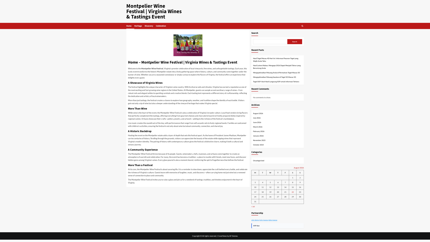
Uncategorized (258, 161)
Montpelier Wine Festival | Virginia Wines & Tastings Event (154, 11)
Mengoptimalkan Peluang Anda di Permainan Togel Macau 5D (276, 73)
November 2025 (259, 140)
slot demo (255, 220)
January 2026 (258, 136)
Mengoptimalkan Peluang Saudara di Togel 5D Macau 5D (274, 77)
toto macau (263, 220)
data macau (272, 220)
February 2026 (258, 131)
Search (254, 33)
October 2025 (258, 145)
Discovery (149, 26)
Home (128, 26)
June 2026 (257, 122)
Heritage (138, 26)
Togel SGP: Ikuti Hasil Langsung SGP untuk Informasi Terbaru (276, 82)
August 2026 (258, 113)
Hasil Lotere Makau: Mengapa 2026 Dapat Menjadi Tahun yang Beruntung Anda (277, 66)
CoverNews (222, 236)
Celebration (161, 26)
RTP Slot (256, 226)
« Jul (253, 206)
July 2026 (257, 118)
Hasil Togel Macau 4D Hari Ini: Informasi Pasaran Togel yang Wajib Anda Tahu (275, 59)
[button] (302, 26)
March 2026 (257, 127)
